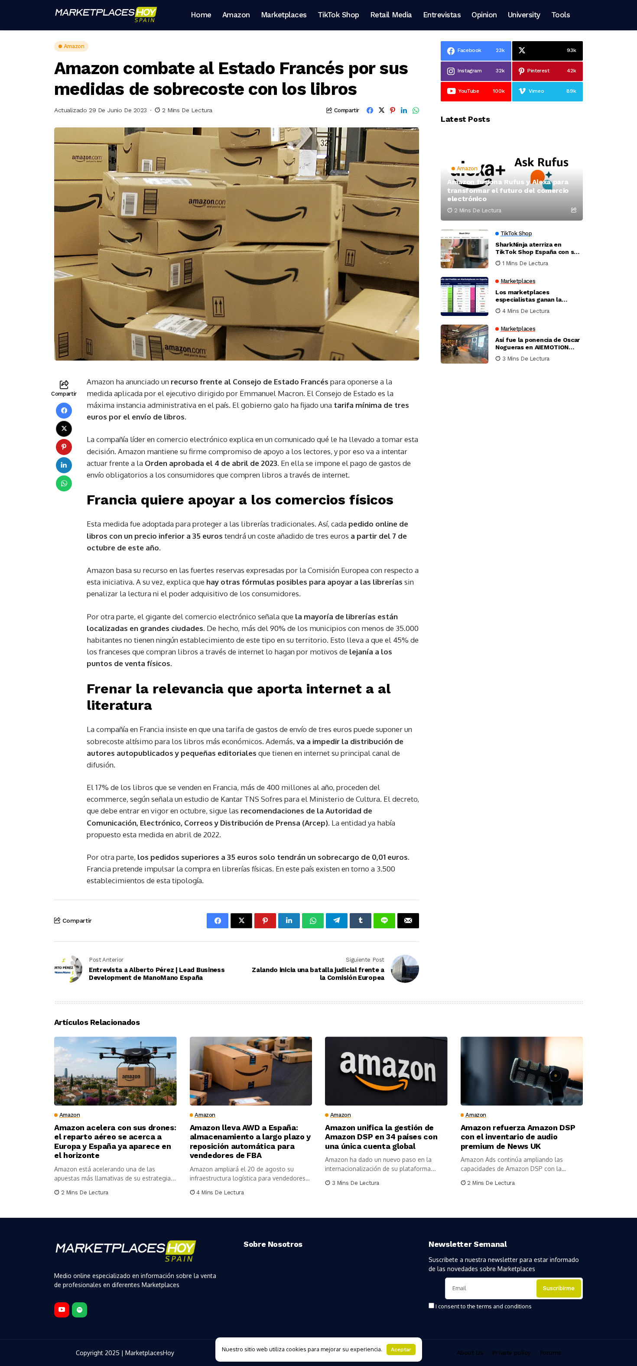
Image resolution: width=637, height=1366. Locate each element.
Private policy (511, 1352)
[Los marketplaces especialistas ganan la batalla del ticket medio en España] (464, 296)
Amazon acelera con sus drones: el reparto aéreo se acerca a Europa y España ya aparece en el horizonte (115, 1141)
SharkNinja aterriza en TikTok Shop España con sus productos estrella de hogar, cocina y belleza (538, 248)
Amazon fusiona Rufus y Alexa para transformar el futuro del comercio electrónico (508, 190)
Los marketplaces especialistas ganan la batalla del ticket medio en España (535, 296)
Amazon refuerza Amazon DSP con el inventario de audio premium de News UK (518, 1137)
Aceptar (401, 1349)
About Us (470, 1352)
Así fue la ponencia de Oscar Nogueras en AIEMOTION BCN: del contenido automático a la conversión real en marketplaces (537, 344)
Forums (550, 1352)
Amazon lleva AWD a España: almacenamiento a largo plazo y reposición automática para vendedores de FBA (250, 1141)
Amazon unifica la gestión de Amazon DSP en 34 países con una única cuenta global (381, 1137)
